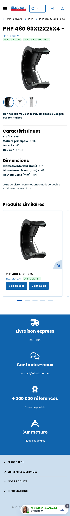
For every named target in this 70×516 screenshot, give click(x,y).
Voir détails (16, 286)
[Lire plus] (35, 347)
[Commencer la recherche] (33, 8)
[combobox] (37, 8)
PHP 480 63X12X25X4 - (53, 19)
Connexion (39, 286)
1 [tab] (19, 300)
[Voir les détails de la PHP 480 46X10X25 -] (32, 239)
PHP (30, 19)
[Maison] (18, 8)
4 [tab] (43, 300)
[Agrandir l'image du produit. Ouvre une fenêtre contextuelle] (57, 264)
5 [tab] (51, 300)
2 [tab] (27, 300)
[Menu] (5, 8)
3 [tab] (35, 300)
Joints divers (14, 19)
